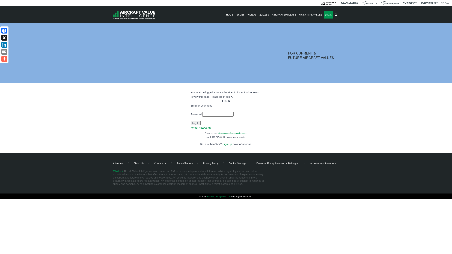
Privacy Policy (210, 163)
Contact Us (160, 163)
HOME (229, 14)
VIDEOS (251, 14)
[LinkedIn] (4, 44)
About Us (139, 163)
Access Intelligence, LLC (219, 196)
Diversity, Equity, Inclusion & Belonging (277, 163)
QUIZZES (264, 14)
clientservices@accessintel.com (231, 133)
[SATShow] (369, 3)
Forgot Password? (201, 127)
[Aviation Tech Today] (435, 3)
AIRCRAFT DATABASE (284, 14)
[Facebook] (4, 30)
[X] (4, 37)
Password (196, 114)
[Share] (4, 58)
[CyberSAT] (410, 3)
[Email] (4, 51)
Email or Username (201, 105)
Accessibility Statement (323, 163)
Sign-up (227, 144)
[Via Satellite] (349, 3)
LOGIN (328, 14)
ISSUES (240, 14)
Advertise (118, 163)
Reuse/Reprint (185, 163)
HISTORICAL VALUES (310, 14)
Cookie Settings (237, 163)
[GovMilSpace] (390, 3)
